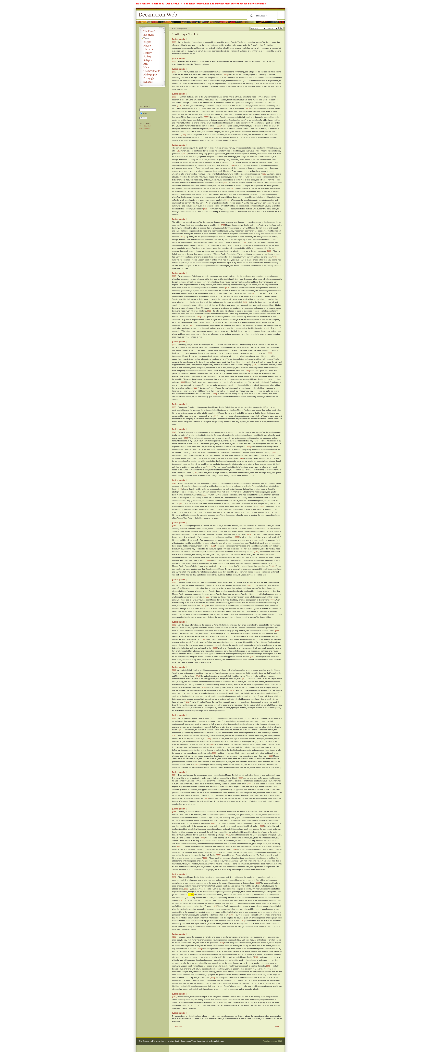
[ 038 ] (214, 394)
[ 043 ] (248, 447)
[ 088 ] (174, 812)
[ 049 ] (179, 489)
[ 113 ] (195, 1005)
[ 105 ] (174, 937)
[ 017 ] (233, 188)
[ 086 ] (250, 784)
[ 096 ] (205, 858)
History (152, 53)
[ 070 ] (174, 670)
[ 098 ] (257, 883)
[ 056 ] (212, 546)
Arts (152, 64)
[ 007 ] (247, 108)
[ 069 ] (252, 657)
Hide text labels (144, 128)
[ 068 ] (214, 648)
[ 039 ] (174, 407)
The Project (152, 31)
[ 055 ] (236, 537)
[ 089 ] (213, 823)
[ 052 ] (262, 506)
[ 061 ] (250, 585)
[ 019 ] (205, 209)
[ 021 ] (182, 237)
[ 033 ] (269, 353)
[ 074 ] (232, 690)
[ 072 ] (244, 679)
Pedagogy (152, 78)
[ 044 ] (274, 452)
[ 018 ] (227, 200)
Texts (152, 38)
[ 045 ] (241, 458)
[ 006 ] (179, 106)
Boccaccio (152, 35)
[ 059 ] (273, 566)
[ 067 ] (204, 639)
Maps (152, 67)
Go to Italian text (145, 126)
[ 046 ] (210, 467)
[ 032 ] (174, 344)
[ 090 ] (261, 826)
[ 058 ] (208, 560)
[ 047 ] (195, 473)
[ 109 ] (268, 966)
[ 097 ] (174, 877)
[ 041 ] (174, 432)
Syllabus (152, 82)
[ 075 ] (187, 702)
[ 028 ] (245, 302)
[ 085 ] (240, 778)
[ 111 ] (234, 980)
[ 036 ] (182, 382)
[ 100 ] (191, 895)
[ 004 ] (225, 75)
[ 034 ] (254, 365)
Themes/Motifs (152, 71)
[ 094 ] (234, 849)
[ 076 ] (174, 718)
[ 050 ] (204, 495)
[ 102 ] (214, 906)
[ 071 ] (197, 676)
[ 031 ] (192, 325)
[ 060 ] (174, 582)
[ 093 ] (179, 846)
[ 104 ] (242, 921)
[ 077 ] (181, 730)
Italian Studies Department (180, 1041)
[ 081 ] (214, 753)
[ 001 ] (174, 42)
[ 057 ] (256, 552)
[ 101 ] (181, 900)
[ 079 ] (208, 738)
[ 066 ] (277, 631)
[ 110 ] (212, 978)
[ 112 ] (174, 997)
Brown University (217, 1041)
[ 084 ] (174, 775)
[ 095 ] (218, 855)
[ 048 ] (174, 483)
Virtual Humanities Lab (200, 1041)
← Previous (177, 1027)
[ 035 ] (247, 371)
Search (143, 118)
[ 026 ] (227, 288)
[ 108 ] (256, 957)
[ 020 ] (222, 225)
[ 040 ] (216, 416)
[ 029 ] (209, 311)
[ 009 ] (218, 126)
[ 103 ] (231, 915)
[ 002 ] (174, 61)
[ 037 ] (195, 388)
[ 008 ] (206, 117)
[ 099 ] (186, 889)
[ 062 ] (207, 597)
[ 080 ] (212, 744)
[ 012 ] (178, 151)
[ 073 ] (203, 687)
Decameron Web (158, 15)
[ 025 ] (174, 276)
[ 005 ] (174, 97)
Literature (152, 49)
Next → (278, 1027)
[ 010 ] (211, 129)
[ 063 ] (272, 600)
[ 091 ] (227, 835)
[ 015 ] (264, 174)
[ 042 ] (185, 438)
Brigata (152, 42)
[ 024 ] (275, 257)
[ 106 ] (221, 943)
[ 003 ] (174, 72)
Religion (152, 60)
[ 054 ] (249, 534)
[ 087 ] (206, 798)
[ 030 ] (198, 317)
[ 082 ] (270, 756)
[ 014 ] (232, 165)
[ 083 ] (197, 764)
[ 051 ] (181, 504)
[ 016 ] (225, 183)
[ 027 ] (254, 293)
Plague (152, 45)
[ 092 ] (202, 838)
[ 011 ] (183, 135)
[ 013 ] (185, 154)
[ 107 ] (199, 949)
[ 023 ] (269, 251)
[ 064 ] (203, 606)
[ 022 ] (244, 242)
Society (152, 56)
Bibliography (152, 74)
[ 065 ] (174, 625)
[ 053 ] (174, 526)
